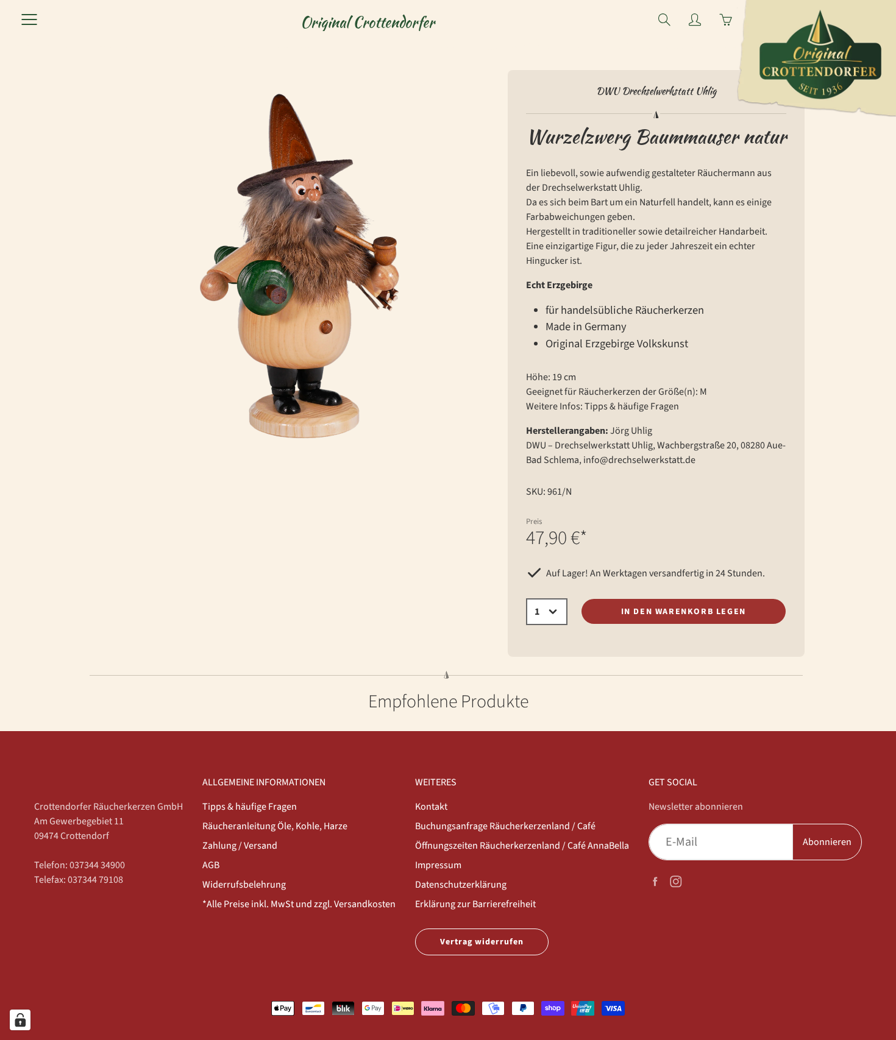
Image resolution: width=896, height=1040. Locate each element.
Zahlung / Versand (239, 845)
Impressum (438, 865)
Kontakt (431, 806)
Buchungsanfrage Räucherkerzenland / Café (505, 826)
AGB (210, 865)
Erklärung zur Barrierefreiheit (475, 904)
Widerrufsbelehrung (244, 884)
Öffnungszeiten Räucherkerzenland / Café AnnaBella (522, 845)
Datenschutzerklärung (461, 884)
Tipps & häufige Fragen (632, 406)
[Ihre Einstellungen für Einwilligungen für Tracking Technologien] (20, 1020)
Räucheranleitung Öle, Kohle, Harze (274, 826)
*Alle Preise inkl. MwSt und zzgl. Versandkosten (299, 904)
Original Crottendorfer (367, 22)
